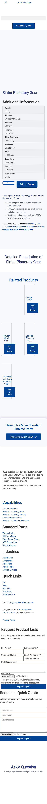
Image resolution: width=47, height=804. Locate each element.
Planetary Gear (34, 224)
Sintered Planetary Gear (23, 229)
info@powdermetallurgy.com (21, 602)
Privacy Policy (9, 620)
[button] (23, 18)
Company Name (8, 655)
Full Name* (6, 648)
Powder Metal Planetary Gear (32, 226)
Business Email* (31, 648)
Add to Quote (27, 184)
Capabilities (12, 502)
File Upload (6, 673)
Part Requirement (9, 662)
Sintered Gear (7, 229)
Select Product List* (32, 655)
